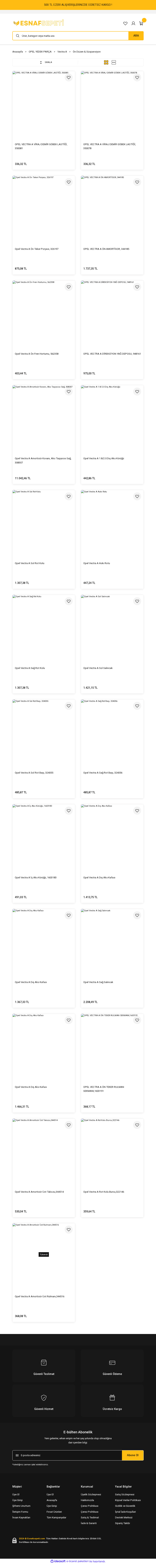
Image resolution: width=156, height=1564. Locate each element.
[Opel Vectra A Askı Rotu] (112, 521)
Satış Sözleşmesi (124, 1494)
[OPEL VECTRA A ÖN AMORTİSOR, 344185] (112, 207)
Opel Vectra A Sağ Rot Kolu (30, 668)
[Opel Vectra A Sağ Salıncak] (112, 940)
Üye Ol (15, 1494)
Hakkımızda (87, 1500)
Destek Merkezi (123, 1517)
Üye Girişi (17, 1500)
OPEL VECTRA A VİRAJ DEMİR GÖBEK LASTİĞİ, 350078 (109, 146)
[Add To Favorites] (69, 77)
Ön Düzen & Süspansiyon (87, 51)
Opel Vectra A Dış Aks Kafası (99, 877)
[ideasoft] (58, 1561)
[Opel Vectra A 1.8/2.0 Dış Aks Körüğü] (112, 416)
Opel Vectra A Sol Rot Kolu (29, 563)
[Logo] (39, 23)
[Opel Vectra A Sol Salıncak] (112, 626)
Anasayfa (52, 1500)
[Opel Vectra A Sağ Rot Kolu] (44, 626)
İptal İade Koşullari (125, 1511)
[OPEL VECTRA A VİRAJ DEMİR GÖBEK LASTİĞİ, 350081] (44, 102)
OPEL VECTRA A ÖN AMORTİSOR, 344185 (106, 249)
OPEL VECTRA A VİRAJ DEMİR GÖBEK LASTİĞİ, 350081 (41, 146)
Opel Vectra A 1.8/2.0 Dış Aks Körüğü (103, 458)
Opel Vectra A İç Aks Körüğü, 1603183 (36, 877)
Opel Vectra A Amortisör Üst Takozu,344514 (39, 1191)
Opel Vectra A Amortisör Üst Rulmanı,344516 (39, 1296)
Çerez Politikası (89, 1505)
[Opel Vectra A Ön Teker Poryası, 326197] (44, 207)
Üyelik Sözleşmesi (91, 1494)
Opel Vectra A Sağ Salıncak (98, 982)
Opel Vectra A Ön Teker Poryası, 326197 (36, 249)
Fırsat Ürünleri (54, 1511)
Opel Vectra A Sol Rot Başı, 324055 (34, 772)
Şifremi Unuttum (21, 1505)
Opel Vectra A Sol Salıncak (98, 668)
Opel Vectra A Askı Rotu (96, 563)
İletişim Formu (20, 1511)
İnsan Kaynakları (21, 1517)
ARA (136, 35)
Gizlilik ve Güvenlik (125, 1505)
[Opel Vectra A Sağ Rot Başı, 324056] (112, 731)
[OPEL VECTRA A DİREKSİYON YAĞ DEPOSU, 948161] (112, 312)
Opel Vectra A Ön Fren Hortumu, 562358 (36, 353)
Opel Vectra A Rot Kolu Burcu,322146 (103, 1191)
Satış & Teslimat (90, 1517)
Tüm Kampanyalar (56, 1517)
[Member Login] (133, 23)
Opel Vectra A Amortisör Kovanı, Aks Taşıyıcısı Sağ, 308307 (43, 460)
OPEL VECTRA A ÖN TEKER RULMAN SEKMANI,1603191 (103, 1089)
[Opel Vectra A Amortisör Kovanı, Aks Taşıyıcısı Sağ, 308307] (44, 416)
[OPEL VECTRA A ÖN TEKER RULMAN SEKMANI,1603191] (112, 1045)
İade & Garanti (89, 1523)
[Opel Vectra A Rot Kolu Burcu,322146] (112, 1150)
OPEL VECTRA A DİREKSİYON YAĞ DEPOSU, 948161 (112, 353)
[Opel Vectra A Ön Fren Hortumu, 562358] (44, 312)
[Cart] (141, 23)
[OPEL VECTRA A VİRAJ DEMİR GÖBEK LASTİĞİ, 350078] (112, 102)
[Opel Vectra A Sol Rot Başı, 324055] (44, 731)
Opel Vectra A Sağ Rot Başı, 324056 (102, 772)
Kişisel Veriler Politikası (128, 1500)
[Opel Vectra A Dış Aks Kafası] (112, 835)
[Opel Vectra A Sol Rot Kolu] (44, 521)
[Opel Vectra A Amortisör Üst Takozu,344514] (44, 1150)
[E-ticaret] (77, 1561)
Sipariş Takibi (122, 1523)
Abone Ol (132, 1455)
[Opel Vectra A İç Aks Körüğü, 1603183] (44, 835)
